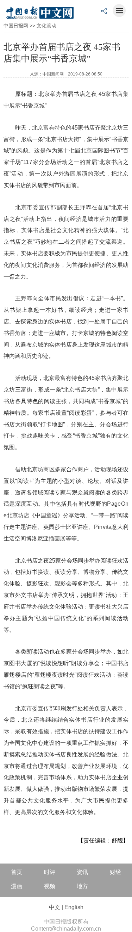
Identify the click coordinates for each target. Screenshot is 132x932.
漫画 (16, 886)
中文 (54, 907)
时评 (49, 872)
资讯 (82, 872)
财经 (115, 872)
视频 (49, 886)
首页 (16, 872)
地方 (82, 886)
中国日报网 (16, 25)
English (73, 907)
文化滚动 (46, 25)
